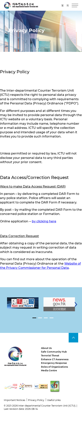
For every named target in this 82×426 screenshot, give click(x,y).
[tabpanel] (23, 303)
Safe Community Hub (54, 351)
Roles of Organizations (54, 366)
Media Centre (49, 370)
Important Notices (14, 400)
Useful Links (54, 400)
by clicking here (44, 221)
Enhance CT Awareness (54, 359)
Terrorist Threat (50, 355)
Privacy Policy (36, 400)
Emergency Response (54, 363)
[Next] (76, 304)
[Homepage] (21, 5)
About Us (46, 348)
